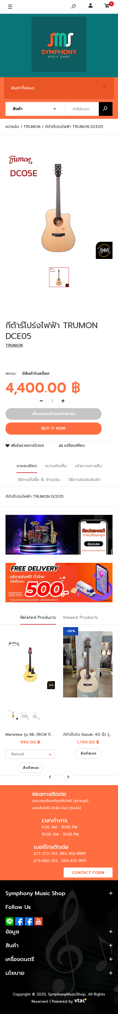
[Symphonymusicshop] (59, 45)
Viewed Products (80, 617)
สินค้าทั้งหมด (23, 88)
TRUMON (14, 345)
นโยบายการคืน (88, 466)
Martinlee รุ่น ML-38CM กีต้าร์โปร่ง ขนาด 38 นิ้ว (46, 734)
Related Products (38, 617)
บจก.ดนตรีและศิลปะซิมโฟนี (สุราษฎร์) (60, 800)
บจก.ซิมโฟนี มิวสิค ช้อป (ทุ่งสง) (56, 807)
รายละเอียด (26, 466)
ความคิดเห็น (56, 466)
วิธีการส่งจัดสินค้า (84, 480)
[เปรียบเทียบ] (47, 646)
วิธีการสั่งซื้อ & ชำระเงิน (39, 480)
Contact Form (88, 873)
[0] (107, 7)
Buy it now (53, 428)
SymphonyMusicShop (67, 994)
